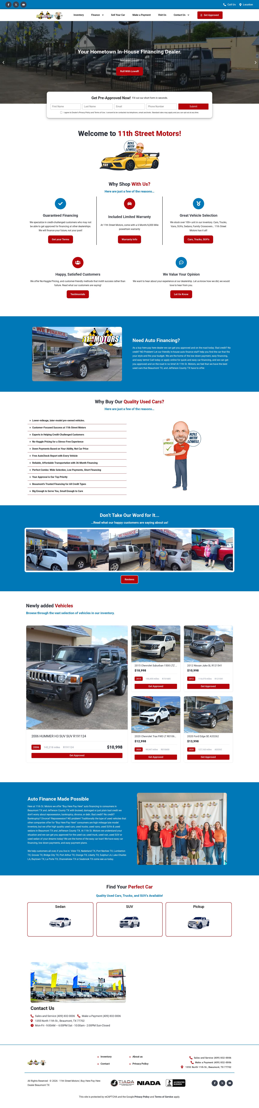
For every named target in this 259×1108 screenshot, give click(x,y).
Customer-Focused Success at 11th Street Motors (59, 427)
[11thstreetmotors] (49, 15)
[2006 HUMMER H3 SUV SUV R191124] (77, 694)
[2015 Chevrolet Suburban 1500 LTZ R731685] (155, 659)
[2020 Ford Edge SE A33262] (208, 729)
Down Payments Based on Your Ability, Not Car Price (60, 448)
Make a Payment (141, 15)
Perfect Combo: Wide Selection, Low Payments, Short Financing (66, 470)
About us (137, 1056)
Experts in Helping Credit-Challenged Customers (58, 434)
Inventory (79, 15)
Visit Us (162, 15)
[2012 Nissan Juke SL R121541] (208, 659)
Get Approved (77, 755)
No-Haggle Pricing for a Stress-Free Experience (57, 441)
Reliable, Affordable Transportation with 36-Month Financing (65, 462)
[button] (3, 62)
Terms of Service (164, 1096)
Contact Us (179, 15)
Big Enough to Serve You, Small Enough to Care (57, 491)
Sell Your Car (118, 15)
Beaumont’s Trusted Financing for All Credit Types (59, 484)
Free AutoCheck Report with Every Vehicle (55, 455)
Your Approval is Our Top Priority (49, 477)
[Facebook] (8, 5)
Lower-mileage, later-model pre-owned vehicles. (58, 420)
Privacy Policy (140, 1063)
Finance (95, 15)
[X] (16, 5)
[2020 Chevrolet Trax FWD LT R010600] (155, 729)
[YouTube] (23, 5)
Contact (105, 1063)
